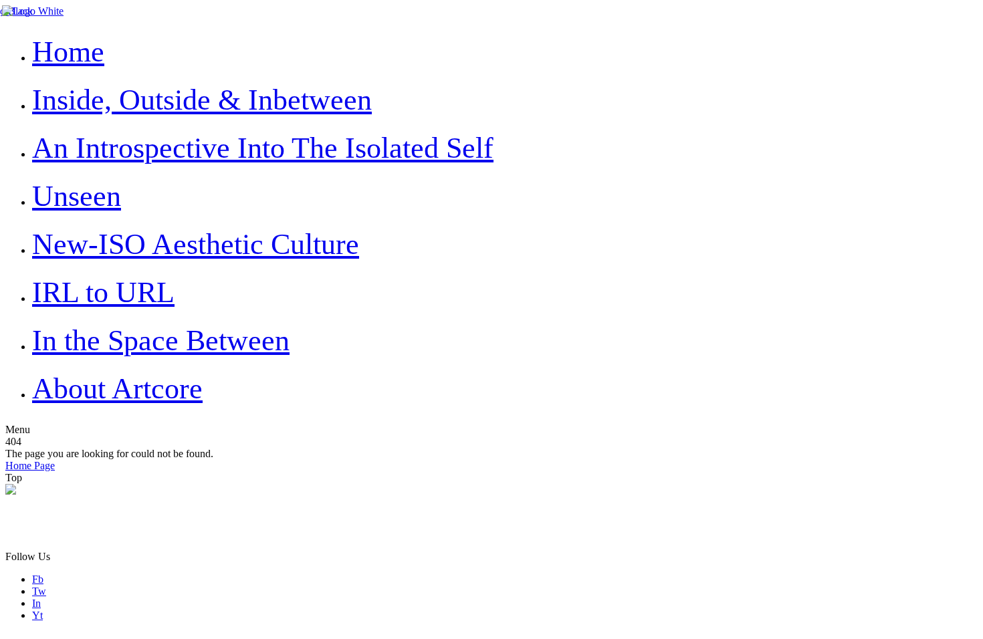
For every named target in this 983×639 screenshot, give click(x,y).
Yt (37, 615)
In (36, 603)
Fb (37, 579)
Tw (39, 591)
